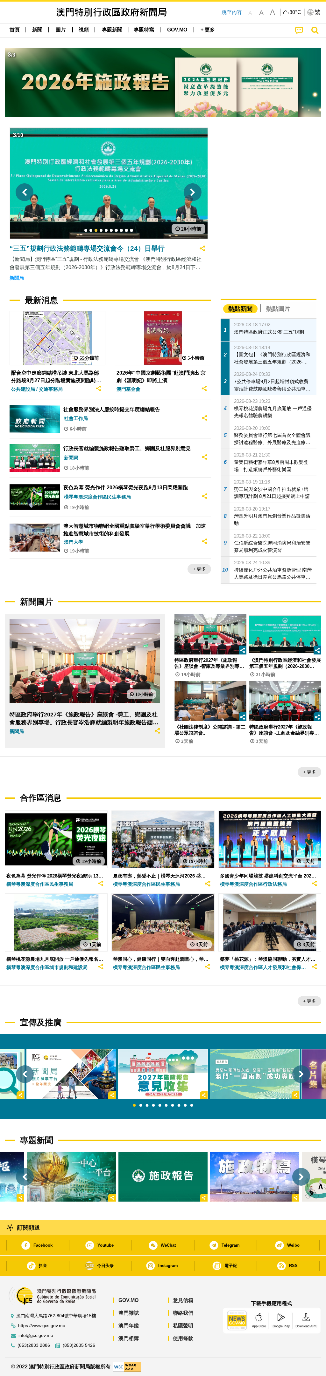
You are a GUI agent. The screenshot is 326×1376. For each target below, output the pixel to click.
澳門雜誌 (128, 1313)
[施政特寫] (255, 1177)
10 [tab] (191, 1105)
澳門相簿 (128, 1338)
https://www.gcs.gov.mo (41, 1325)
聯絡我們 (183, 1313)
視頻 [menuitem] (84, 29)
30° (295, 12)
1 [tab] (134, 1105)
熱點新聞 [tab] (240, 308)
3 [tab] (147, 1105)
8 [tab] (179, 1105)
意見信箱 (183, 1300)
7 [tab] (172, 1105)
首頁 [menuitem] (15, 29)
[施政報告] (163, 1177)
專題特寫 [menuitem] (144, 29)
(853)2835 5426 (79, 1345)
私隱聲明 (183, 1325)
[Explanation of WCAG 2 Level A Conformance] (127, 1366)
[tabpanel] (163, 1074)
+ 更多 (199, 569)
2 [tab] (141, 1105)
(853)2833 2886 (34, 1345)
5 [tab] (160, 1105)
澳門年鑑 (128, 1325)
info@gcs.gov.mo (35, 1335)
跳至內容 (232, 12)
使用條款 (183, 1338)
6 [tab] (166, 1105)
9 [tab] (185, 1105)
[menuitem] (37, 30)
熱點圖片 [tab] (278, 308)
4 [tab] (153, 1105)
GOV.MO (128, 1300)
